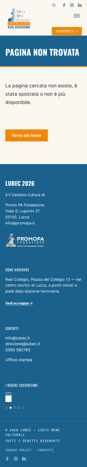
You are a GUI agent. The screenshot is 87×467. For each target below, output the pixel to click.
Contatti (46, 450)
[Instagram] (72, 5)
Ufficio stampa (18, 359)
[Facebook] (64, 5)
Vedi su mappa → (19, 303)
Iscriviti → (67, 31)
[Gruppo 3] (15, 408)
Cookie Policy (18, 450)
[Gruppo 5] (23, 408)
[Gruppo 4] (19, 408)
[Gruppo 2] (11, 408)
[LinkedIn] (80, 5)
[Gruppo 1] (6, 408)
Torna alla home (26, 135)
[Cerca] (54, 5)
